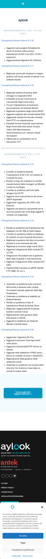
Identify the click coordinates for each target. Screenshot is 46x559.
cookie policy (16, 556)
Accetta (23, 536)
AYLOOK (4, 483)
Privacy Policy (28, 556)
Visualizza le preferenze (23, 550)
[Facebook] (3, 475)
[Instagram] (10, 475)
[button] (42, 507)
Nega (23, 543)
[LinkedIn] (7, 475)
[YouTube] (14, 475)
